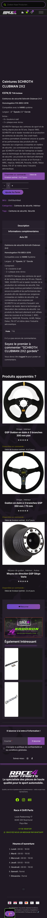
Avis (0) (23, 237)
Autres (36, 570)
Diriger (19, 429)
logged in (23, 356)
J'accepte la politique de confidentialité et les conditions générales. (24, 748)
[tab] (23, 226)
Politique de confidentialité (16, 912)
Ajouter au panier (12, 192)
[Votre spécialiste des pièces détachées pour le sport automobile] (23, 773)
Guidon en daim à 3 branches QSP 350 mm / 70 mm (23, 504)
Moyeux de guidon (16, 570)
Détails (11, 664)
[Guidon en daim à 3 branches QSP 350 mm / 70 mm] (23, 472)
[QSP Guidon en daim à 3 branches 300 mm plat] (23, 402)
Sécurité (31, 211)
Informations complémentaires (23, 231)
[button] (23, 606)
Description (23, 225)
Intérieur (36, 205)
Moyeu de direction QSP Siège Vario (23, 575)
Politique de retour (30, 912)
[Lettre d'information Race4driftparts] (30, 800)
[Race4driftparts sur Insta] (28, 758)
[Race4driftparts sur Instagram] (23, 800)
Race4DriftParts (13, 908)
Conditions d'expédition (30, 910)
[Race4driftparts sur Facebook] (32, 758)
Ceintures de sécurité (23, 205)
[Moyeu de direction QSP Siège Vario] (23, 543)
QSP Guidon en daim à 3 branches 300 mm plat (23, 434)
